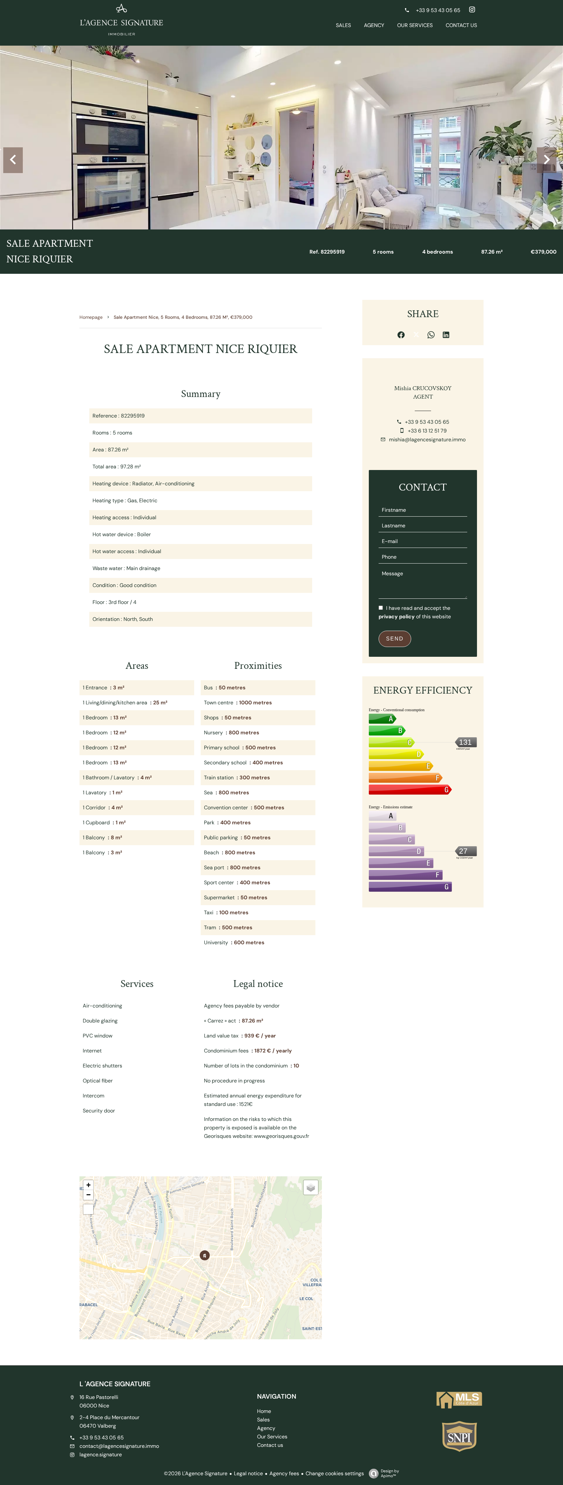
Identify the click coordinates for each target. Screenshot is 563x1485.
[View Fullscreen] (88, 1209)
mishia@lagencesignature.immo (427, 439)
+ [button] (88, 1185)
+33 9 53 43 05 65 (427, 422)
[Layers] (311, 1187)
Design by (390, 1473)
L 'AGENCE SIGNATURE (115, 1383)
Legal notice (248, 1473)
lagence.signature (100, 1454)
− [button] (88, 1195)
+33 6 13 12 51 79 (427, 430)
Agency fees (284, 1473)
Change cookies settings (335, 1473)
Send (395, 638)
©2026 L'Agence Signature (195, 1473)
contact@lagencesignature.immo (119, 1446)
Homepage (91, 317)
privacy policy (397, 616)
